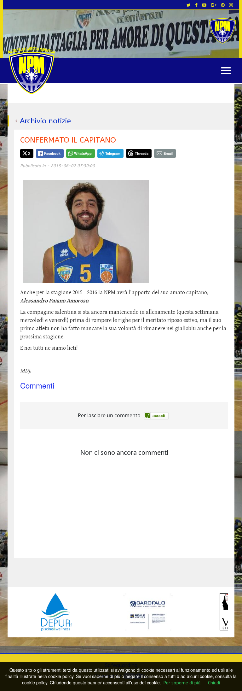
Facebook (52, 153)
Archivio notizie (45, 121)
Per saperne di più (182, 683)
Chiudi (214, 683)
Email (168, 153)
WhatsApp (83, 153)
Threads (141, 153)
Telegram (112, 153)
